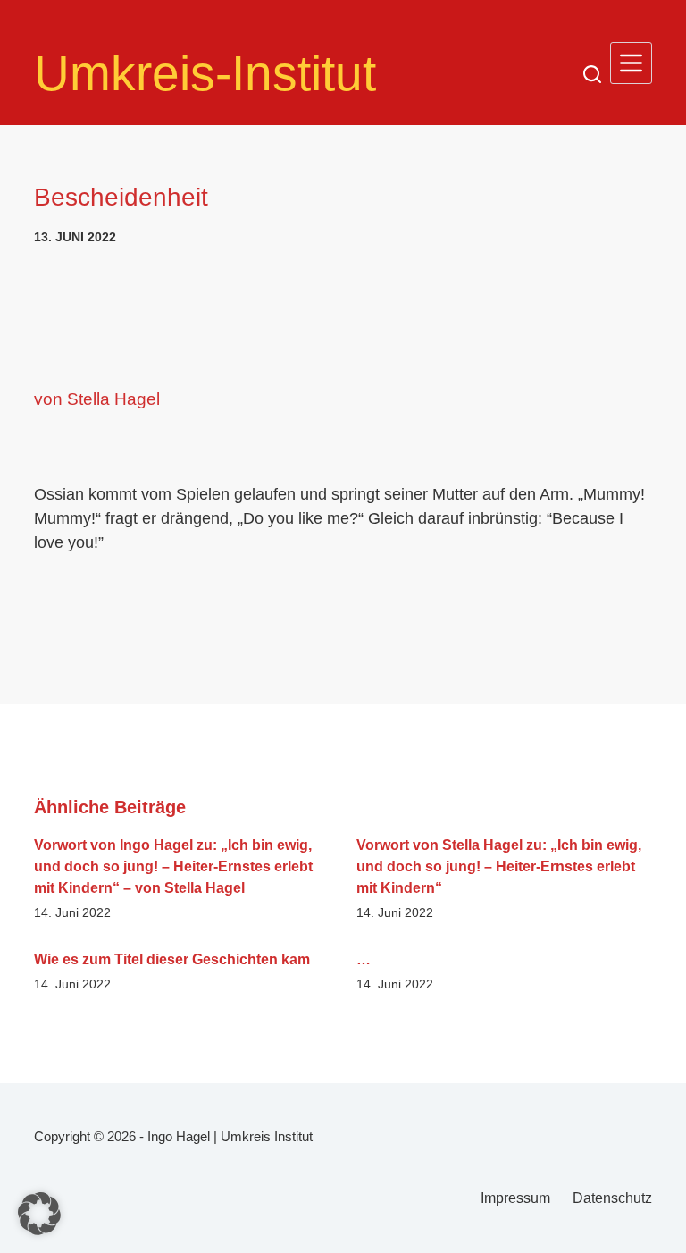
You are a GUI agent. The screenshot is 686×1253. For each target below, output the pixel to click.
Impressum (515, 1198)
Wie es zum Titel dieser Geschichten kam (172, 959)
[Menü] (631, 63)
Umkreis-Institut (205, 73)
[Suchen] (592, 74)
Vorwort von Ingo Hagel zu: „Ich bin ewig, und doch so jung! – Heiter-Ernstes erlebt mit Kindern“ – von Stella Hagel (173, 866)
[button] (39, 1213)
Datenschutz (612, 1198)
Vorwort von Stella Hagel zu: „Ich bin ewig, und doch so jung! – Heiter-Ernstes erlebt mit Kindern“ (498, 866)
